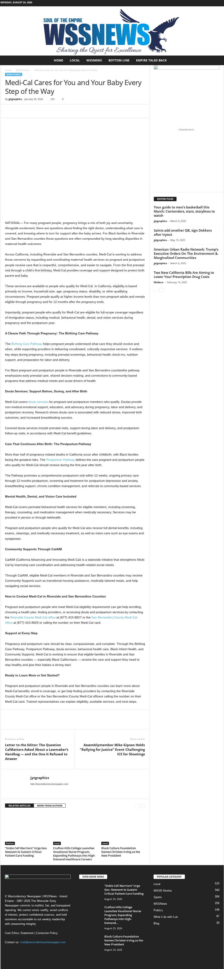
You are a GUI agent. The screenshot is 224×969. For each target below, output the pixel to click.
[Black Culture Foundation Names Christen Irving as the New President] (123, 828)
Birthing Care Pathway (26, 344)
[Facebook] (207, 3)
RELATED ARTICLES (19, 805)
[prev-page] (137, 805)
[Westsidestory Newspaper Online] (112, 31)
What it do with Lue (166, 916)
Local (75, 60)
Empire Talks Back (151, 60)
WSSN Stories (23, 70)
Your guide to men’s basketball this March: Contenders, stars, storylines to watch (184, 211)
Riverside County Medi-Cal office (33, 617)
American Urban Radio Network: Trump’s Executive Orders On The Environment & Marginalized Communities (186, 253)
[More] (29, 111)
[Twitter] (19, 111)
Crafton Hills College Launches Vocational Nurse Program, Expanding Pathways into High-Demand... (122, 915)
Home (58, 60)
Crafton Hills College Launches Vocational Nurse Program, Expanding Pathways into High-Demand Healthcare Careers (74, 853)
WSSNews (94, 60)
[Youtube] (220, 3)
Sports (158, 897)
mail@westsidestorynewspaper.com (43, 942)
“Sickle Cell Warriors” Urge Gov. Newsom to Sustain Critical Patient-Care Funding (26, 851)
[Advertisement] (186, 160)
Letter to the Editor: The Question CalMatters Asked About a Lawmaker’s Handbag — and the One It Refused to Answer (36, 752)
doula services (38, 401)
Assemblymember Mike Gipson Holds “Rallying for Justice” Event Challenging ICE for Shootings (112, 749)
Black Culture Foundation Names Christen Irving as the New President (120, 851)
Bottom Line (119, 60)
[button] (217, 60)
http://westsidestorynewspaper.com (49, 784)
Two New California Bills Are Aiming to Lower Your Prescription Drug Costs (184, 274)
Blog (156, 923)
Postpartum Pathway (60, 459)
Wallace (158, 282)
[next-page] (142, 805)
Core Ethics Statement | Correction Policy (31, 933)
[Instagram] (213, 3)
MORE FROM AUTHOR (49, 805)
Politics (10, 843)
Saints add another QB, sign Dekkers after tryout (183, 232)
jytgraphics (15, 99)
